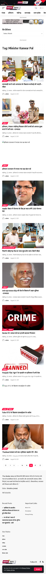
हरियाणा (5, 81)
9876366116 (6, 493)
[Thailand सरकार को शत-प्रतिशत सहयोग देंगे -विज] (23, 436)
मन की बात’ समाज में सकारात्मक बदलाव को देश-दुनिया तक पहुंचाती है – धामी (11, 520)
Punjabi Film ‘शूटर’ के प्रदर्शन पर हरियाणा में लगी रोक (21, 372)
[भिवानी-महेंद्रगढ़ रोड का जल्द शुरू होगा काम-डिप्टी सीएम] (23, 235)
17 (35, 465)
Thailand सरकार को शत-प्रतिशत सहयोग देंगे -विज (20, 452)
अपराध (4, 329)
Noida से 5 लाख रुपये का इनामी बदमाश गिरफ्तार (18, 333)
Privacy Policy (26, 568)
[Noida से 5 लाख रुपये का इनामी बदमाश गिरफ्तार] (23, 317)
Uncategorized (9, 247)
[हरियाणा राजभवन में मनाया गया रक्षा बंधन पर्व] (23, 153)
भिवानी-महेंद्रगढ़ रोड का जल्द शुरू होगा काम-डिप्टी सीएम (21, 251)
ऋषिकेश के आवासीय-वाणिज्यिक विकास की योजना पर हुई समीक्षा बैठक (10, 510)
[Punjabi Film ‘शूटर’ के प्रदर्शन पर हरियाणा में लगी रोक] (23, 357)
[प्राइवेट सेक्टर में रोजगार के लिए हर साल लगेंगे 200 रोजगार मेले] (23, 193)
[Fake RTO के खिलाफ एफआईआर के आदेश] (23, 396)
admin (7, 94)
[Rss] (43, 562)
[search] (36, 8)
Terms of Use (10, 570)
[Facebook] (40, 562)
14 (22, 465)
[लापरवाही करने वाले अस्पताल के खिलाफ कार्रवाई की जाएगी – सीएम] (23, 68)
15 (26, 465)
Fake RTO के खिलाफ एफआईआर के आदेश (16, 412)
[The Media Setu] (13, 8)
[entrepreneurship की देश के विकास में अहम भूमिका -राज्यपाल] (23, 275)
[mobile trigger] (4, 8)
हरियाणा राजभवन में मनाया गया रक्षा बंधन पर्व (16, 169)
